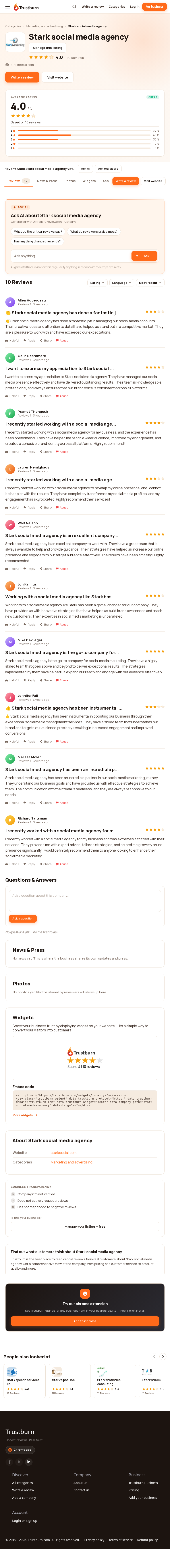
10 (91, 1066)
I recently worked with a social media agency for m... (61, 831)
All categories (22, 1482)
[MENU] (7, 6)
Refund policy (147, 1540)
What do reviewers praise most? (94, 232)
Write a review (93, 6)
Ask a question (22, 918)
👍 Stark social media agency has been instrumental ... (63, 708)
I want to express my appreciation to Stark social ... (59, 368)
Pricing (134, 1490)
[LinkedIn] (29, 1462)
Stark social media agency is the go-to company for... (62, 652)
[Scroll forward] (162, 1356)
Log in (134, 6)
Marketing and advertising (44, 26)
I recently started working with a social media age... (60, 424)
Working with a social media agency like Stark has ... (60, 597)
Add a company (24, 1497)
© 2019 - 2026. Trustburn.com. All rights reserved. (43, 1540)
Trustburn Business (143, 1482)
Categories (117, 6)
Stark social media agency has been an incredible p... (62, 769)
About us (80, 1482)
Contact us (81, 1490)
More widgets (23, 1115)
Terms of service (121, 1540)
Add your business (143, 1497)
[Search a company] (74, 6)
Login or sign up (24, 1520)
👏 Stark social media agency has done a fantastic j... (62, 313)
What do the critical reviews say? (38, 232)
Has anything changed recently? (37, 241)
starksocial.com (64, 1152)
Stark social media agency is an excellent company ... (62, 535)
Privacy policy (94, 1540)
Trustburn (20, 1431)
